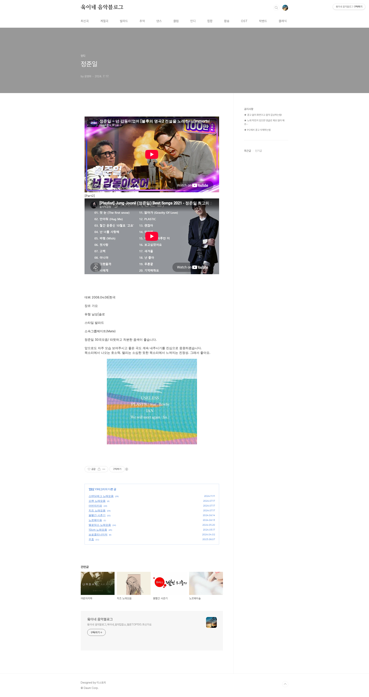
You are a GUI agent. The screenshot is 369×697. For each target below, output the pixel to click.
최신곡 (85, 21)
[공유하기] (99, 469)
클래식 (283, 21)
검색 (276, 8)
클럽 (176, 21)
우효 (91, 539)
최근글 (247, 150)
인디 (193, 21)
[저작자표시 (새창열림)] (126, 469)
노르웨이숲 (95, 520)
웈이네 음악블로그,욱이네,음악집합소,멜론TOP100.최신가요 (119, 624)
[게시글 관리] (103, 469)
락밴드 (263, 21)
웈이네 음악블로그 (102, 7)
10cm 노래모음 (98, 529)
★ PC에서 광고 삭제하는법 (257, 129)
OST (244, 21)
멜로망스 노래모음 (100, 524)
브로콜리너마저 (98, 534)
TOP (285, 684)
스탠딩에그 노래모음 (101, 496)
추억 (142, 21)
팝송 (226, 21)
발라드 (124, 21)
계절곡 (104, 21)
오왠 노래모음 (97, 500)
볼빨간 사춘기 (97, 515)
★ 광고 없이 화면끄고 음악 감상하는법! (263, 114)
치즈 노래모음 (97, 510)
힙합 (210, 21)
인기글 (258, 150)
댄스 (159, 21)
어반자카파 (95, 505)
